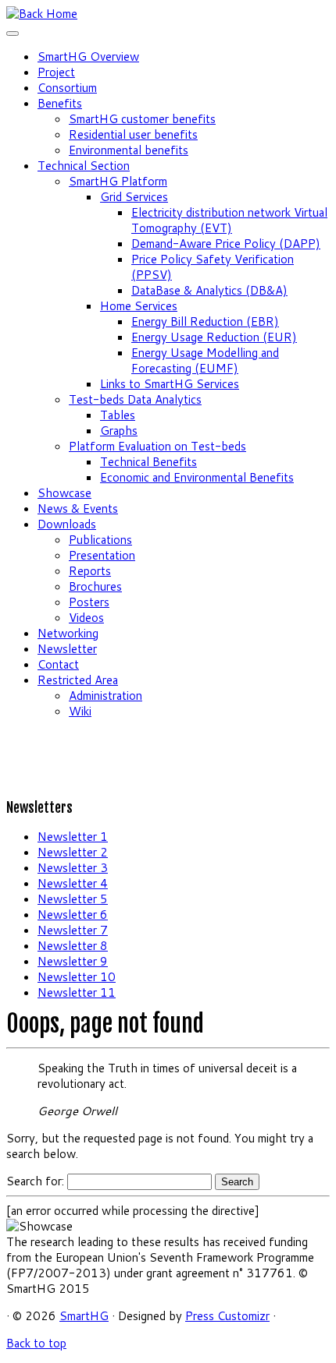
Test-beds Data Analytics (135, 399)
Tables (117, 415)
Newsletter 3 (73, 868)
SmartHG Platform (118, 181)
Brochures (95, 586)
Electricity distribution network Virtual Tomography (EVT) (229, 220)
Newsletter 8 (73, 946)
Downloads (67, 524)
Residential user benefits (133, 134)
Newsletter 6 (73, 914)
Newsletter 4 (73, 883)
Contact (58, 664)
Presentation (102, 555)
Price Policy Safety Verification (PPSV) (212, 267)
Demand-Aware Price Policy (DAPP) (225, 243)
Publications (100, 539)
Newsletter (67, 649)
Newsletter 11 (77, 992)
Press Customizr (227, 1316)
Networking (68, 633)
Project (56, 72)
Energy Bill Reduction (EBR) (205, 321)
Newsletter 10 (77, 977)
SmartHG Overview (88, 56)
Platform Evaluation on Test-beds (157, 446)
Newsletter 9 (73, 961)
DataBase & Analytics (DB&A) (209, 290)
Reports (90, 571)
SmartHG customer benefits (142, 119)
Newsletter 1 (73, 836)
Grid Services (134, 197)
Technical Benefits (148, 462)
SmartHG (84, 1316)
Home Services (138, 306)
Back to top (36, 1343)
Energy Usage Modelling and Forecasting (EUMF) (205, 360)
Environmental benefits (128, 150)
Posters (89, 602)
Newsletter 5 (73, 899)
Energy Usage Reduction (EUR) (214, 337)
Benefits (60, 103)
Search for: (35, 1181)
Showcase (64, 493)
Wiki (80, 711)
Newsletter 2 (73, 852)
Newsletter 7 (73, 930)
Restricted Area (78, 680)
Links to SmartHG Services (169, 384)
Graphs (119, 430)
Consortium (67, 87)
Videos (86, 617)
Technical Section (84, 165)
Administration (105, 695)
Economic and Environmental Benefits (197, 477)
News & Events (78, 508)
